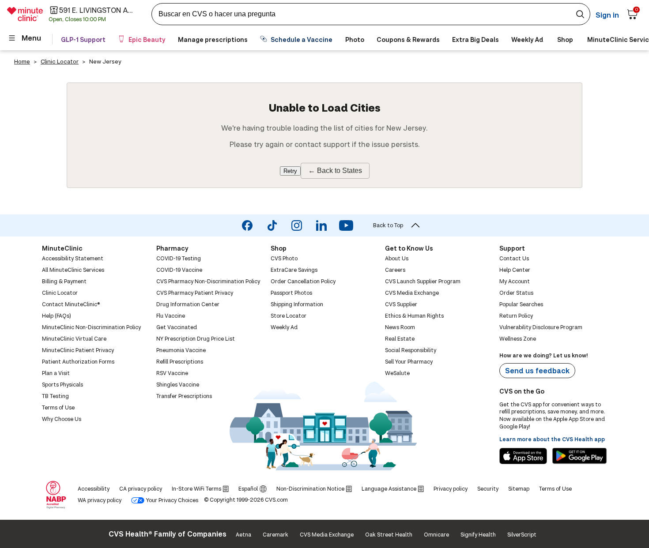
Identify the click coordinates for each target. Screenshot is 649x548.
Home (22, 61)
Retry (290, 171)
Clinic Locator (60, 61)
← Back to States (335, 170)
